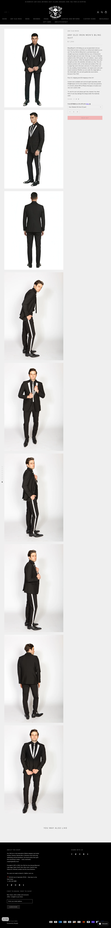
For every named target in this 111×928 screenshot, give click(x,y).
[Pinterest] (78, 99)
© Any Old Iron (12, 921)
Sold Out (85, 117)
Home (4, 19)
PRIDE (46, 19)
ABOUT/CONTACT (61, 22)
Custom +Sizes (89, 19)
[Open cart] (106, 12)
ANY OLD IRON (73, 31)
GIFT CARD (47, 22)
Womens (36, 19)
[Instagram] (15, 885)
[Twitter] (76, 99)
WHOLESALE (104, 19)
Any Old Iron (16, 19)
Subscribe (13, 907)
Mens (27, 19)
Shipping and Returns (70, 19)
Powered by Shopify (12, 923)
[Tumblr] (23, 885)
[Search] (102, 12)
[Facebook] (73, 99)
